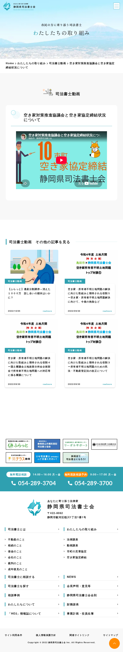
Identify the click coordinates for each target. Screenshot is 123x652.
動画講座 (72, 545)
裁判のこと (15, 563)
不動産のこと (16, 539)
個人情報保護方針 (46, 635)
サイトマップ (110, 635)
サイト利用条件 (13, 635)
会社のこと (15, 557)
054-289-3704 (37, 483)
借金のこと (15, 551)
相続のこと (15, 545)
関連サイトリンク (80, 635)
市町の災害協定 (77, 551)
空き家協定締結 (77, 557)
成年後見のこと (18, 569)
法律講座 (72, 539)
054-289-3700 (94, 483)
